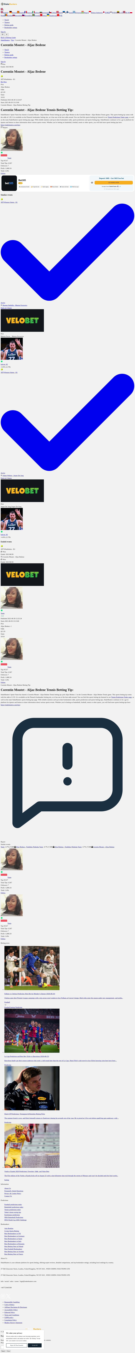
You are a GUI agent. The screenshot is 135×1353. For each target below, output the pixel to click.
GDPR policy (8, 1317)
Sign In (3, 32)
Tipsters (7, 22)
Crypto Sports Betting (11, 1231)
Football (7, 1002)
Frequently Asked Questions (13, 1191)
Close (8, 1351)
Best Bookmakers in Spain (13, 1239)
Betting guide (8, 25)
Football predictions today (13, 1204)
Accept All (34, 1345)
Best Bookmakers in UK (12, 1233)
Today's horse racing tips (12, 1212)
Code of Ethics (9, 1305)
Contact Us (8, 1196)
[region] (24, 1339)
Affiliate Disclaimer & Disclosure (15, 1307)
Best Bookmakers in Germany (14, 1236)
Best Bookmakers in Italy (12, 1241)
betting (6, 1180)
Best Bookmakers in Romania (14, 1244)
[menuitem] (5, 13)
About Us (7, 1188)
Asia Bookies (8, 1228)
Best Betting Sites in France (13, 1254)
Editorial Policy (9, 1312)
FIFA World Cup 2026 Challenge (15, 1220)
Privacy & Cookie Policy (12, 1193)
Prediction (18, 1007)
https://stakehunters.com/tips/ (10, 125)
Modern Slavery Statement (13, 1323)
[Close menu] (7, 34)
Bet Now (4, 82)
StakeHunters (5, 40)
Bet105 (22, 180)
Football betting (9, 1007)
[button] (67, 9)
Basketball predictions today (13, 1207)
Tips (6, 20)
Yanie (9, 158)
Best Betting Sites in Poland (13, 1246)
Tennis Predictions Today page (118, 117)
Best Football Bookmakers (13, 1249)
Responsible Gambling (12, 1302)
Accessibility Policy (11, 1310)
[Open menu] (2, 34)
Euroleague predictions (12, 1215)
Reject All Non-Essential (16, 1345)
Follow (3, 173)
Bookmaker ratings (10, 27)
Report (3, 1351)
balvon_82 (4, 364)
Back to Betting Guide (8, 37)
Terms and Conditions (11, 1315)
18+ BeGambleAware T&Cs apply (111, 189)
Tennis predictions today (12, 1210)
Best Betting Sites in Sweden (14, 1251)
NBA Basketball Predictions (13, 1217)
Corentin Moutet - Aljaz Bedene (103, 847)
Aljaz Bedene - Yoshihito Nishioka (27, 847)
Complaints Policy (10, 1320)
